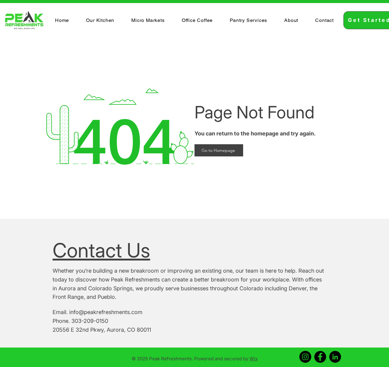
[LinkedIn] (335, 357)
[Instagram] (305, 357)
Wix (254, 359)
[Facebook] (320, 357)
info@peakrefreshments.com (106, 312)
